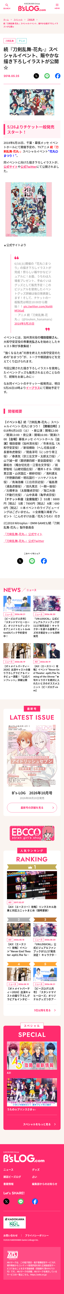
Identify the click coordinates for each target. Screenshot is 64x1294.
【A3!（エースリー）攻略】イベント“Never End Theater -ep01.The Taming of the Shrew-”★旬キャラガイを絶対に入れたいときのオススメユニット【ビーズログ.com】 (46, 678)
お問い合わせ (10, 1235)
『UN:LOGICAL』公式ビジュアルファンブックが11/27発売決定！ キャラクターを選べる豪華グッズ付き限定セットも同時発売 (46, 627)
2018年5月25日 (24, 323)
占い (34, 1177)
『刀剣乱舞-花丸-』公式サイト (23, 534)
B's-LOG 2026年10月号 (32, 792)
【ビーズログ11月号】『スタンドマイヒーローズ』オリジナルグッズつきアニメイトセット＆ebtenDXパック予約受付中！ (16, 627)
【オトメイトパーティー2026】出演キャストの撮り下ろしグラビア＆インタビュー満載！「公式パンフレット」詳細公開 (16, 673)
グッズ (36, 1169)
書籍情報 (8, 1184)
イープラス (33, 388)
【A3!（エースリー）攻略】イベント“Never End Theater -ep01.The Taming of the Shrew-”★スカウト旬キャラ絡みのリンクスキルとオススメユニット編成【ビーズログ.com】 (19, 949)
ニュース (8, 1169)
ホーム (6, 19)
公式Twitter (28, 167)
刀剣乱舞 (31, 19)
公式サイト (11, 167)
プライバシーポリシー (37, 1235)
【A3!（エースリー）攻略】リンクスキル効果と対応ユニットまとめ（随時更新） (31, 908)
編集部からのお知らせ (44, 1184)
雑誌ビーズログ (12, 1177)
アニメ (22, 40)
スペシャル (18, 19)
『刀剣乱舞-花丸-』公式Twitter (24, 541)
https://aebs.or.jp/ (38, 1274)
